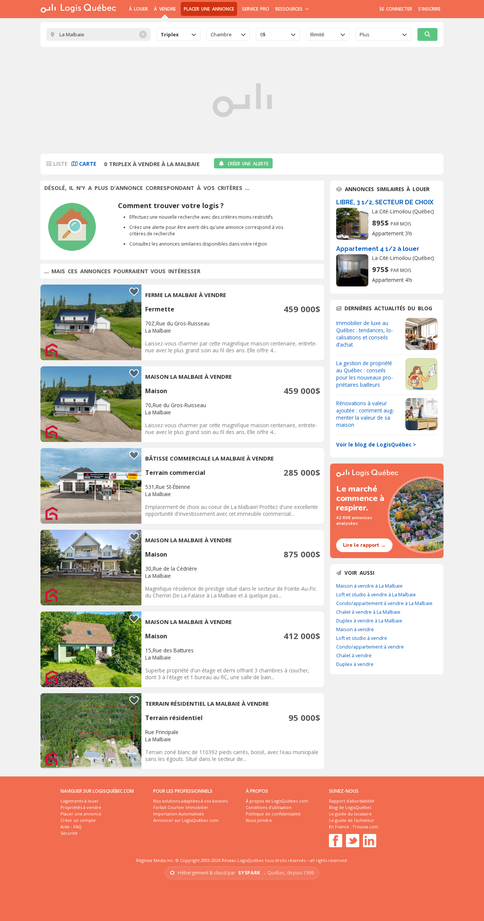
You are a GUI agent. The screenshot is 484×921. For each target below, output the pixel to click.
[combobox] (178, 34)
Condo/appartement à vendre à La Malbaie (384, 603)
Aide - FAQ (71, 826)
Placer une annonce (209, 9)
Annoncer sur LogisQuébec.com (186, 820)
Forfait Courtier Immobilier (180, 807)
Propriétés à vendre (80, 807)
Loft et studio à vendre (361, 638)
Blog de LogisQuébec (350, 807)
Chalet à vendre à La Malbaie (368, 611)
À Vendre (164, 9)
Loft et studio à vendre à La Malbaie (376, 594)
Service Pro (255, 9)
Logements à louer (79, 801)
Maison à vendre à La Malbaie (369, 585)
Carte (87, 163)
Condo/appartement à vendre (370, 646)
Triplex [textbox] (170, 34)
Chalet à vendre (354, 655)
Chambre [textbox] (221, 34)
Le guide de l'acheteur (351, 820)
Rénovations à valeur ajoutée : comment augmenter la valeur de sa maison (365, 414)
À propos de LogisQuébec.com (277, 801)
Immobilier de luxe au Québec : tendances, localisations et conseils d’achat (364, 333)
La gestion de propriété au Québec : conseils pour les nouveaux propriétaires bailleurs (364, 373)
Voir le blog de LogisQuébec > (376, 444)
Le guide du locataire (350, 814)
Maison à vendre (355, 629)
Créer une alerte (248, 163)
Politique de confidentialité (273, 814)
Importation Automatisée (178, 814)
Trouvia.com (365, 826)
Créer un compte (78, 820)
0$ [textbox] (263, 34)
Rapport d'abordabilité (351, 801)
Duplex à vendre (355, 664)
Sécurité (69, 833)
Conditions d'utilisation (269, 807)
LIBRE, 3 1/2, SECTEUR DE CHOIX (384, 202)
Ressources (289, 9)
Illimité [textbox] (317, 34)
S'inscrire (429, 9)
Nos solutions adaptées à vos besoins (190, 801)
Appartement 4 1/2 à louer (377, 248)
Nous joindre (259, 820)
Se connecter (395, 9)
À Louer (138, 9)
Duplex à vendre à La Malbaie (369, 620)
